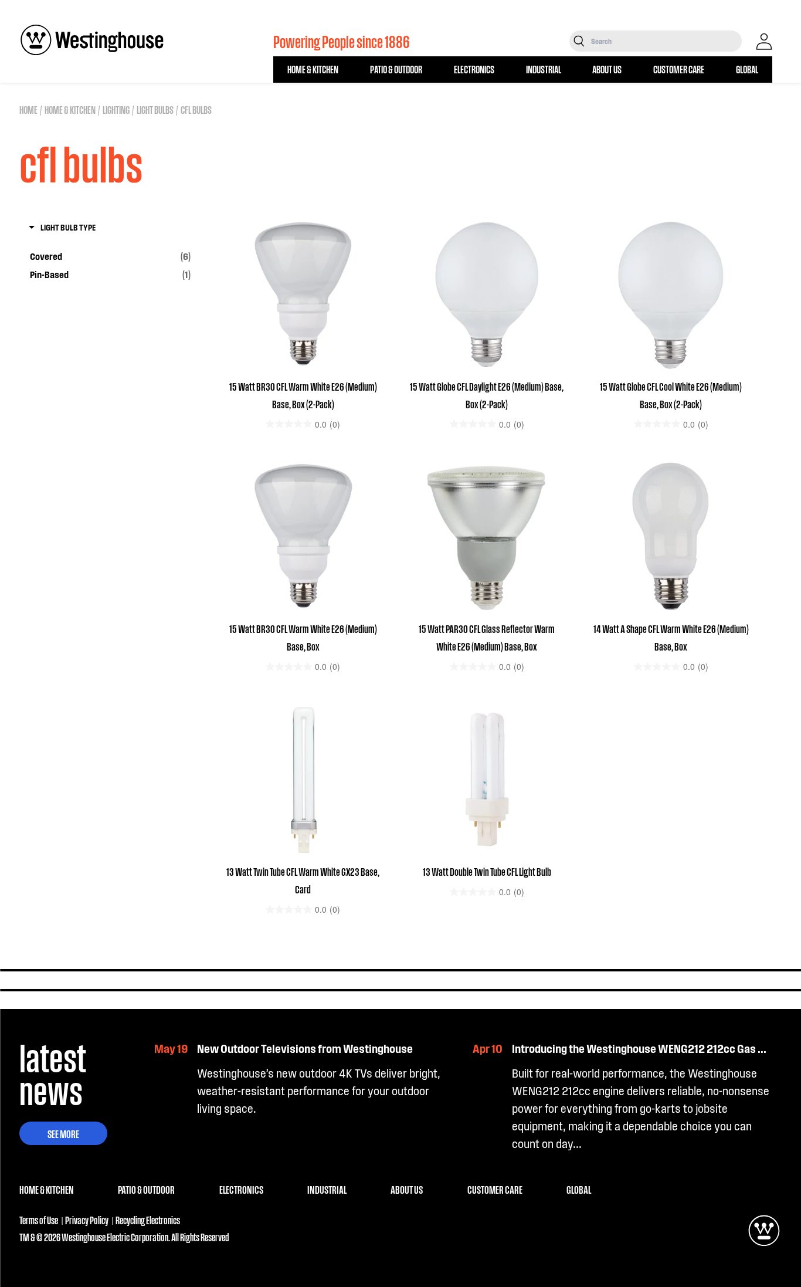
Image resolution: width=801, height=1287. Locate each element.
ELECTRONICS (474, 69)
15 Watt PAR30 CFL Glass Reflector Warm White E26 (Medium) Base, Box (487, 637)
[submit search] (579, 41)
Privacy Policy (86, 1220)
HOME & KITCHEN (312, 69)
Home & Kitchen (70, 109)
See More (63, 1133)
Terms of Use (38, 1220)
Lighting (116, 109)
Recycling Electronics (148, 1220)
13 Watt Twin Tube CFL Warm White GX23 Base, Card (302, 880)
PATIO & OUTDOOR (396, 69)
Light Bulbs (155, 109)
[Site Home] (92, 40)
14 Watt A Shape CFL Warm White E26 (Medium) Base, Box (671, 637)
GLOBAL (747, 69)
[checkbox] (110, 256)
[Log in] (764, 41)
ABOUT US (607, 69)
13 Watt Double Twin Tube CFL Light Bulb (487, 871)
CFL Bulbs (196, 109)
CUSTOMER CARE (678, 69)
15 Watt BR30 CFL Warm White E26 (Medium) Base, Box (303, 637)
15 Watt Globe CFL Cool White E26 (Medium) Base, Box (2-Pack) (671, 395)
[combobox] (665, 41)
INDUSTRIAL (543, 69)
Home (28, 109)
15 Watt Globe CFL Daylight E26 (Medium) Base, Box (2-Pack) (487, 395)
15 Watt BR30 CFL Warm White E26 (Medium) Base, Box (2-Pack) (303, 395)
